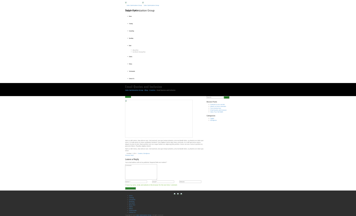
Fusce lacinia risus (215, 108)
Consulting (131, 31)
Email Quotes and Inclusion (218, 110)
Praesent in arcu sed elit (217, 104)
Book (130, 45)
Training (131, 23)
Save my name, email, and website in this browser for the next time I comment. (152, 185)
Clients (130, 56)
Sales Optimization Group (144, 215)
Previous (127, 155)
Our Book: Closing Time (139, 52)
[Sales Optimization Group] (142, 4)
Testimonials (132, 71)
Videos (130, 64)
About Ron (135, 50)
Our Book (132, 203)
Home (130, 16)
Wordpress (146, 153)
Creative (140, 153)
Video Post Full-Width (216, 112)
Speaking (131, 38)
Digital (212, 118)
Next (132, 155)
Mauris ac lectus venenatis (218, 106)
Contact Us (131, 78)
